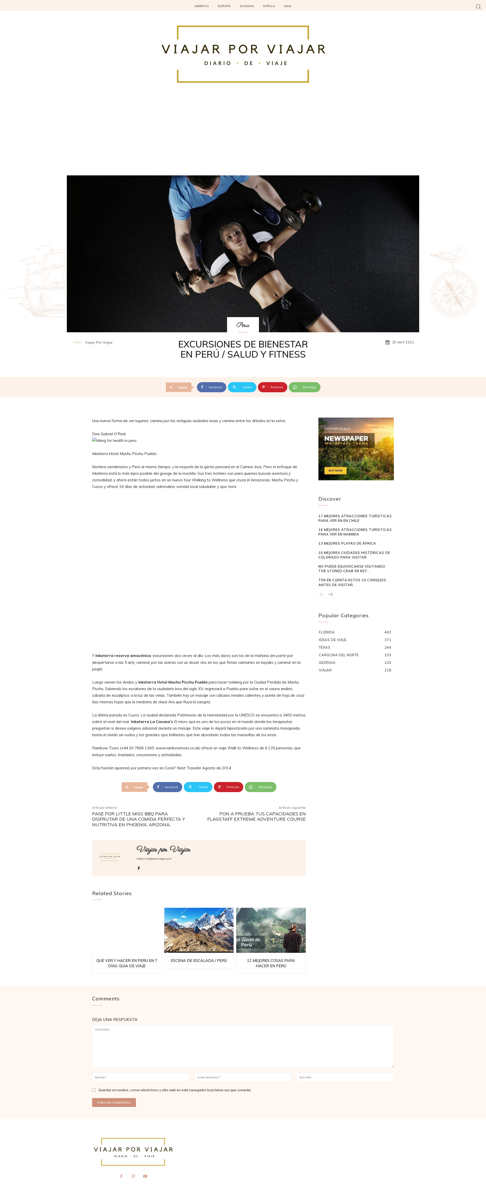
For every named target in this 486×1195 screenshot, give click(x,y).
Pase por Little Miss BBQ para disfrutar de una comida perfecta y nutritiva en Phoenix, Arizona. (138, 819)
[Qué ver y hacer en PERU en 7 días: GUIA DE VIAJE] (127, 930)
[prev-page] (321, 594)
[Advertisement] (243, 137)
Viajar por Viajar (99, 342)
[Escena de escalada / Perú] (199, 930)
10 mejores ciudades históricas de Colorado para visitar (354, 555)
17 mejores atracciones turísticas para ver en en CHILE (355, 518)
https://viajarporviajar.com (154, 858)
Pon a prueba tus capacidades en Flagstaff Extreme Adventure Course (256, 816)
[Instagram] (133, 1176)
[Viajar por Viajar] (78, 342)
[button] (478, 6)
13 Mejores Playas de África (347, 543)
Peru (243, 325)
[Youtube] (145, 1176)
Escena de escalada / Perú (199, 960)
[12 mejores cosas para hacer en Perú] (271, 930)
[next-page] (330, 594)
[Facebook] (138, 867)
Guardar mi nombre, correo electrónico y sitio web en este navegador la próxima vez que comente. (174, 1090)
